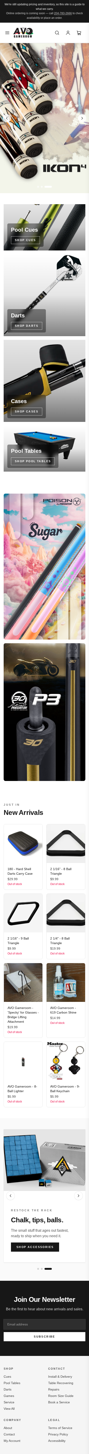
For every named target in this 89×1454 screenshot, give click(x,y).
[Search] (57, 32)
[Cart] (79, 32)
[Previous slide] (7, 118)
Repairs (53, 1389)
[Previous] (10, 1196)
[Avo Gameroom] (23, 32)
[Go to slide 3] (48, 187)
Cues (7, 1376)
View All (9, 1408)
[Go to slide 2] (42, 187)
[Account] (68, 32)
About (8, 1428)
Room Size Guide (60, 1396)
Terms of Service (60, 1428)
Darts (7, 1389)
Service (9, 1402)
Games (9, 1396)
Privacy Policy (58, 1434)
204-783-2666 (63, 13)
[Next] (78, 1196)
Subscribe (44, 1336)
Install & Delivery (60, 1376)
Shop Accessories (35, 1247)
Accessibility (56, 1441)
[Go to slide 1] (38, 187)
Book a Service (59, 1402)
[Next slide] (82, 118)
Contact (9, 1434)
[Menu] (7, 32)
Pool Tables (12, 1383)
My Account (12, 1441)
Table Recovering (60, 1383)
